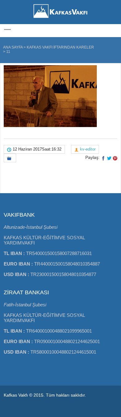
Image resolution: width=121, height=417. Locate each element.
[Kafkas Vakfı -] (60, 18)
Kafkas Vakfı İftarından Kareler (60, 47)
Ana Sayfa (13, 47)
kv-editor (88, 149)
